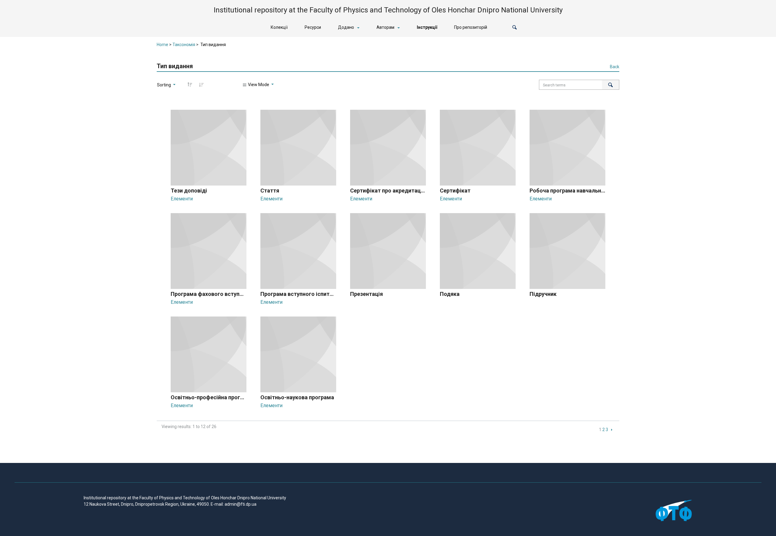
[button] (514, 27)
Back (614, 66)
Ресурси (313, 27)
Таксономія (183, 44)
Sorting (164, 84)
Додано (346, 27)
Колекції (279, 27)
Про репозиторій (470, 27)
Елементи (182, 199)
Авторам (385, 27)
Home (162, 44)
